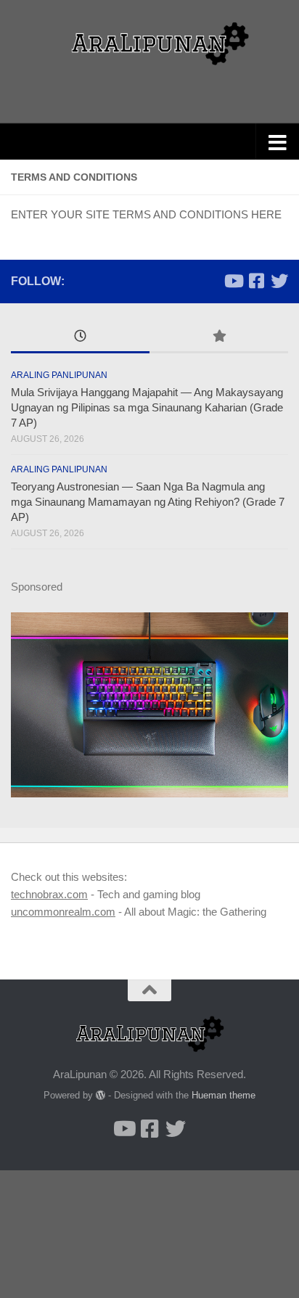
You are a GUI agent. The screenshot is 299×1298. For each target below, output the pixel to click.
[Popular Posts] (219, 337)
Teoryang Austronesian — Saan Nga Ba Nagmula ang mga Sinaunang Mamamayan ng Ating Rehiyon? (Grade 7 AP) (147, 501)
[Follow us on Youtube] (233, 280)
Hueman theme (223, 1095)
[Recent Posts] (80, 337)
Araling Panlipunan (59, 375)
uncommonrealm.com (63, 911)
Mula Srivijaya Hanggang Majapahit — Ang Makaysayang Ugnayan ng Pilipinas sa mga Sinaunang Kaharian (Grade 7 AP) (147, 407)
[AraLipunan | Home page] (149, 43)
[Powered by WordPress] (100, 1095)
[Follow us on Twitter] (279, 280)
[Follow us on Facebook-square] (256, 280)
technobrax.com (49, 894)
